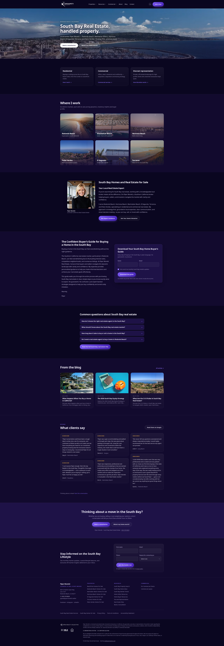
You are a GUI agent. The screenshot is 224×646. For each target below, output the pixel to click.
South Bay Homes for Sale (87, 613)
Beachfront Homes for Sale (95, 586)
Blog (126, 4)
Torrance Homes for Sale (94, 599)
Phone (118, 555)
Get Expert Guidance (108, 218)
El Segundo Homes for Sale (95, 597)
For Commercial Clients (148, 586)
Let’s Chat (158, 4)
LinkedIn (76, 602)
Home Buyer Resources (121, 597)
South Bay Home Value (120, 589)
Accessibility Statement (127, 613)
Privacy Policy (101, 613)
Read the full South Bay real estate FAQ (95, 347)
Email (140, 261)
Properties (92, 4)
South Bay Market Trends (121, 591)
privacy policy (139, 569)
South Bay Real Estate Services (69, 613)
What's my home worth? (90, 45)
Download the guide (127, 274)
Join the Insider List (125, 565)
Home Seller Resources (121, 594)
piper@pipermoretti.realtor (68, 598)
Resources (101, 4)
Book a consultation (69, 45)
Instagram (70, 602)
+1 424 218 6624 (65, 596)
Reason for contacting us (146, 555)
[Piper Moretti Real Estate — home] (67, 4)
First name (119, 547)
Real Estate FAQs (119, 602)
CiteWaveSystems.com (109, 641)
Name (119, 261)
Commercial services (105, 82)
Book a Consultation (120, 605)
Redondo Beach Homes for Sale (96, 589)
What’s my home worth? (121, 524)
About (120, 4)
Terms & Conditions (113, 613)
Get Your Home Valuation (129, 218)
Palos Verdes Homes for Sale (95, 602)
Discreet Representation (121, 599)
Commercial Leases (146, 589)
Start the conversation (81, 493)
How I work (67, 82)
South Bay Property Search (122, 586)
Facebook (63, 602)
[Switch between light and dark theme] (150, 4)
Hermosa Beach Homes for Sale (96, 594)
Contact (132, 4)
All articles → (160, 368)
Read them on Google (154, 427)
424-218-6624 (125, 530)
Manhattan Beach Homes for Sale (97, 591)
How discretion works (140, 82)
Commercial (111, 4)
